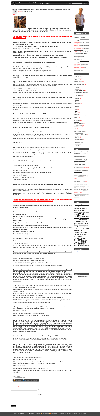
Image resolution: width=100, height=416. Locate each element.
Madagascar (80, 223)
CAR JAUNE (77, 136)
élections (78, 240)
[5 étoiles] (85, 153)
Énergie (76, 101)
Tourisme (76, 112)
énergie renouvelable (84, 245)
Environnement (77, 103)
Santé (76, 109)
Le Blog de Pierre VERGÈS (26, 3)
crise (87, 212)
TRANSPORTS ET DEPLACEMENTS (80, 134)
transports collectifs (80, 234)
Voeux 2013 (77, 145)
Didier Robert (79, 214)
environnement (76, 218)
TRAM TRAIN (77, 137)
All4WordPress (74, 413)
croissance (76, 214)
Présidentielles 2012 (78, 125)
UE (87, 234)
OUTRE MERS (76, 122)
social (85, 230)
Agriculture (77, 106)
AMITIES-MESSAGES (78, 78)
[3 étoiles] (83, 153)
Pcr (75, 128)
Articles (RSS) (46, 413)
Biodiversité (77, 100)
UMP (76, 236)
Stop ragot (77, 87)
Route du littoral (82, 226)
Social (76, 111)
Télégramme (77, 79)
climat (75, 210)
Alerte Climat (77, 98)
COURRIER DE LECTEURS (79, 90)
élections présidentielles (80, 243)
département (85, 216)
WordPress (38, 413)
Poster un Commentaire (32, 380)
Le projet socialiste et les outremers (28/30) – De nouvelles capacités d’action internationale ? (81, 196)
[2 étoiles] (82, 153)
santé (75, 230)
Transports (83, 232)
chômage (84, 208)
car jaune (76, 206)
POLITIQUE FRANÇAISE (78, 123)
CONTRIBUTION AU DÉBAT (79, 84)
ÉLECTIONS (76, 114)
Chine (80, 208)
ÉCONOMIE (76, 104)
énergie (76, 245)
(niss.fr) (84, 413)
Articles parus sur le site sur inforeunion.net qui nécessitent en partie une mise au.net (44, 9)
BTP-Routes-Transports (78, 81)
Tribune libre (77, 89)
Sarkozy (80, 230)
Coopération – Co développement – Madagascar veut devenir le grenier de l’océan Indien (80, 166)
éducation (83, 238)
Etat (81, 218)
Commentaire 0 (18, 380)
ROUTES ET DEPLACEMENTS (79, 131)
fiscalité (87, 218)
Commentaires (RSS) (55, 413)
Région (86, 228)
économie (77, 238)
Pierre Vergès (85, 225)
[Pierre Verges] (81, 271)
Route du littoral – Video (79, 142)
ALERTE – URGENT (77, 76)
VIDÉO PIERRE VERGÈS (78, 139)
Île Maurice (80, 236)
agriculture (77, 205)
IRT (84, 221)
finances (84, 218)
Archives (75, 276)
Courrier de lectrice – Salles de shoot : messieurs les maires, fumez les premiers (81, 69)
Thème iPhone (64, 413)
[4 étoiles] (84, 153)
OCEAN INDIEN (77, 120)
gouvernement (76, 219)
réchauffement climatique (78, 228)
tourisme (76, 232)
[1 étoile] (81, 153)
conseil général (82, 212)
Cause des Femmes (78, 95)
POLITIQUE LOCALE (77, 126)
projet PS (76, 226)
